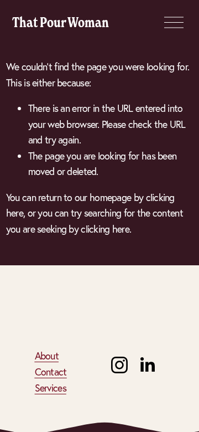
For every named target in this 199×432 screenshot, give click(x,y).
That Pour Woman (60, 22)
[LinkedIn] (147, 365)
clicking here (105, 229)
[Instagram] (119, 365)
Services (50, 388)
